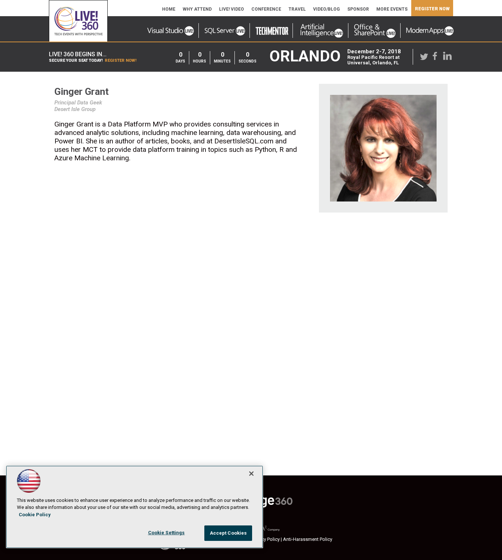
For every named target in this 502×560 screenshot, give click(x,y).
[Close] (251, 474)
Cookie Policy (35, 514)
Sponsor (358, 9)
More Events (392, 9)
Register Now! (120, 60)
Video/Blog (326, 9)
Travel (297, 9)
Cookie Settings (166, 532)
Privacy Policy (265, 539)
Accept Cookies (228, 533)
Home (168, 9)
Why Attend (197, 9)
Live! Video (231, 9)
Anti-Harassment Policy (307, 539)
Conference (266, 9)
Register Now (432, 8)
